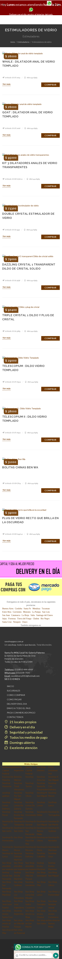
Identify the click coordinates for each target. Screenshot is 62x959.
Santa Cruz (7, 622)
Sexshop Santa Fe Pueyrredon (42, 786)
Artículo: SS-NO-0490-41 (14, 534)
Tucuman (46, 608)
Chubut (36, 618)
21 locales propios (22, 722)
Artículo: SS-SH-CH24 (13, 483)
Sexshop (29, 776)
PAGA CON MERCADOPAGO (21, 712)
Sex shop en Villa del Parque (19, 923)
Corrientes (17, 612)
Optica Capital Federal (28, 770)
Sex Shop (18, 837)
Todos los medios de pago (28, 737)
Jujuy (4, 618)
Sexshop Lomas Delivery (6, 805)
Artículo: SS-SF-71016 (12, 128)
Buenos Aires (7, 608)
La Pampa (36, 612)
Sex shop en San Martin (29, 923)
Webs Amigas (31, 764)
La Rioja (25, 615)
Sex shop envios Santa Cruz (7, 913)
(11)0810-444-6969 (24, 669)
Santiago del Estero (44, 615)
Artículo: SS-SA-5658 (12, 280)
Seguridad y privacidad (26, 732)
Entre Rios (6, 612)
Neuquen (17, 622)
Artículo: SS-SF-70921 (13, 433)
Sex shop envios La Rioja (29, 913)
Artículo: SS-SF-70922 (13, 382)
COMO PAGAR (14, 699)
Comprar (50, 84)
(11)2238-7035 (23, 672)
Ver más (6, 84)
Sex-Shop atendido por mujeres (7, 866)
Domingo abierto (22, 742)
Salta (33, 615)
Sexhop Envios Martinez (41, 866)
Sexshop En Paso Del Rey (30, 840)
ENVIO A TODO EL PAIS (18, 708)
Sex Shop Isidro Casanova (30, 904)
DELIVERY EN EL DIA (17, 704)
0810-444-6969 (31, 78)
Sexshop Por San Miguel (18, 795)
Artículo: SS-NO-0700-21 (14, 179)
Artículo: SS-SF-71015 (12, 78)
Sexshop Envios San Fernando (19, 814)
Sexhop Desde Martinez (18, 875)
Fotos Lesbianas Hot (53, 770)
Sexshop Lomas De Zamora (18, 805)
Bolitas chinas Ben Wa (20, 467)
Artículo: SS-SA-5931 (12, 230)
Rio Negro (45, 618)
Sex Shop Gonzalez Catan (41, 904)
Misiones (27, 612)
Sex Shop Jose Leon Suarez (7, 904)
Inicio (13, 42)
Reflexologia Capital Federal (8, 770)
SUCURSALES (13, 690)
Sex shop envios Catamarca (53, 913)
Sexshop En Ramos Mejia (42, 830)
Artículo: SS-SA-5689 (12, 331)
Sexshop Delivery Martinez (18, 856)
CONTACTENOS (15, 717)
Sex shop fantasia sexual (52, 904)
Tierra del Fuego (24, 618)
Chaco (24, 622)
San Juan (6, 615)
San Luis (46, 612)
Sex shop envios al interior (6, 923)
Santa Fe (27, 608)
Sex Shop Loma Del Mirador (29, 894)
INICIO (10, 686)
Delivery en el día (22, 727)
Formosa (12, 618)
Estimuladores (23, 42)
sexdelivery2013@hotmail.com (25, 676)
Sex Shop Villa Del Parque (29, 875)
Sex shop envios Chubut (41, 913)
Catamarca (15, 615)
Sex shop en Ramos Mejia (54, 923)
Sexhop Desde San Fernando (7, 875)
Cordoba (18, 608)
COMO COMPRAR (16, 695)
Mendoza (36, 608)
